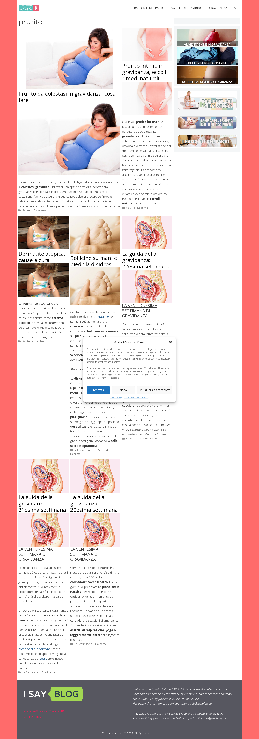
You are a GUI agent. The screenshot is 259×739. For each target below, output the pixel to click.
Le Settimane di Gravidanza (142, 438)
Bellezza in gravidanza (207, 63)
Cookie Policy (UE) (35, 717)
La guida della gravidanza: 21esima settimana (42, 503)
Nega (123, 390)
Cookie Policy (116, 397)
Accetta (98, 390)
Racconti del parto (149, 8)
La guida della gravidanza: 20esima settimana (94, 503)
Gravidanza (218, 8)
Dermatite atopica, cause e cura (41, 257)
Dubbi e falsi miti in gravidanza (207, 81)
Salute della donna (137, 207)
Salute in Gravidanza (34, 210)
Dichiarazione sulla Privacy (136, 397)
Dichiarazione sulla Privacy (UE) (44, 710)
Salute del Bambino (186, 8)
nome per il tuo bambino (34, 649)
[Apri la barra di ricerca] (236, 8)
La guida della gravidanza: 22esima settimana (145, 260)
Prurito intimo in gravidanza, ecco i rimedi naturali (144, 72)
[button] (170, 342)
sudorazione (101, 317)
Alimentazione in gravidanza (207, 44)
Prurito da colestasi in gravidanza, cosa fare (67, 97)
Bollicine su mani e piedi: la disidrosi (93, 261)
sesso (44, 658)
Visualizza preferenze (154, 390)
